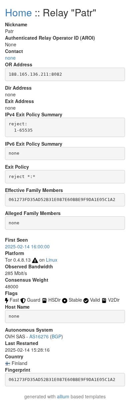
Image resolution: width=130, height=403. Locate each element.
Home (18, 12)
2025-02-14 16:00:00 (27, 246)
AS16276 (39, 336)
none (10, 57)
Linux (51, 259)
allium (63, 396)
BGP (56, 336)
